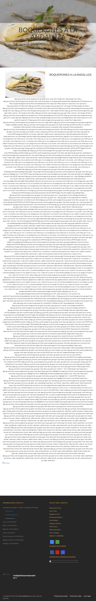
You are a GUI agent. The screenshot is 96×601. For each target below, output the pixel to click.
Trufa (24, 12)
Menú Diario (53, 526)
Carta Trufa (53, 511)
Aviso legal (87, 596)
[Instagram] (63, 552)
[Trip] (57, 542)
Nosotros (15, 12)
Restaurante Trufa (55, 508)
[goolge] (52, 542)
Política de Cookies (76, 596)
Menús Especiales (54, 529)
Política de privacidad (61, 596)
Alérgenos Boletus (55, 523)
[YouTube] (57, 552)
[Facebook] (52, 552)
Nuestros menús (51, 12)
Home (7, 12)
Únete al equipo (54, 533)
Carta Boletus (53, 520)
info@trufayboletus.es (11, 514)
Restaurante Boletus (55, 517)
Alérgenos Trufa (54, 514)
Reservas (72, 12)
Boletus (31, 12)
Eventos (40, 12)
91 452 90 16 (9, 511)
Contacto (62, 12)
